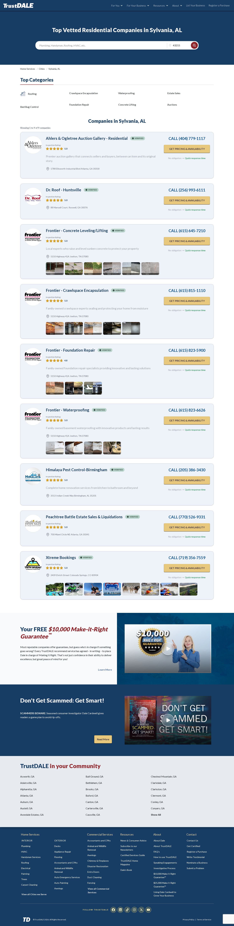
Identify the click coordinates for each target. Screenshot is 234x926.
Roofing (32, 93)
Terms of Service (204, 919)
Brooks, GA (92, 789)
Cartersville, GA (94, 808)
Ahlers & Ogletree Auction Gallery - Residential (87, 138)
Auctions (172, 104)
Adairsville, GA (28, 782)
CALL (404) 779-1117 (187, 138)
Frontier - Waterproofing (67, 410)
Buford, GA (92, 795)
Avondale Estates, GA (32, 814)
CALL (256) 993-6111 (187, 190)
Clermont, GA (158, 795)
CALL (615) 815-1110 (187, 290)
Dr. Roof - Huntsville (63, 189)
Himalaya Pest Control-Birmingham (76, 469)
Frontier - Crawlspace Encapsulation (77, 290)
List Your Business (195, 5)
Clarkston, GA (158, 789)
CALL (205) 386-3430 (187, 470)
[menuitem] (34, 846)
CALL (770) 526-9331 (187, 517)
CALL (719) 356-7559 (187, 557)
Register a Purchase (219, 5)
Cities (42, 68)
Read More (103, 739)
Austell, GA (26, 808)
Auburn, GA (26, 801)
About (175, 5)
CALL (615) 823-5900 (187, 350)
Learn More (105, 669)
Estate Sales (173, 93)
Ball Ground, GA (94, 776)
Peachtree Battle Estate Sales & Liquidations (84, 516)
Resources (159, 5)
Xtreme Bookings (61, 557)
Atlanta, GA (26, 795)
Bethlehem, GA (94, 782)
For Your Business (136, 5)
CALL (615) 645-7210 (187, 230)
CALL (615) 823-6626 (187, 410)
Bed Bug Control (29, 106)
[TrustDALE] (18, 5)
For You (115, 5)
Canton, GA (92, 801)
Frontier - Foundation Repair (70, 350)
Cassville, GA (93, 814)
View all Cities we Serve (33, 894)
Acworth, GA (27, 776)
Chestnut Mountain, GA (164, 776)
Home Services (27, 68)
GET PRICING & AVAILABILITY (187, 148)
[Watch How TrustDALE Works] (168, 720)
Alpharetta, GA (28, 789)
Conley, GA (157, 801)
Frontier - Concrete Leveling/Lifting (77, 230)
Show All (156, 814)
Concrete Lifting (127, 104)
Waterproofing (126, 93)
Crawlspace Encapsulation (83, 93)
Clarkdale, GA (158, 782)
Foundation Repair (79, 104)
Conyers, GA (158, 808)
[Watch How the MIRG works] (168, 648)
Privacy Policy (188, 919)
